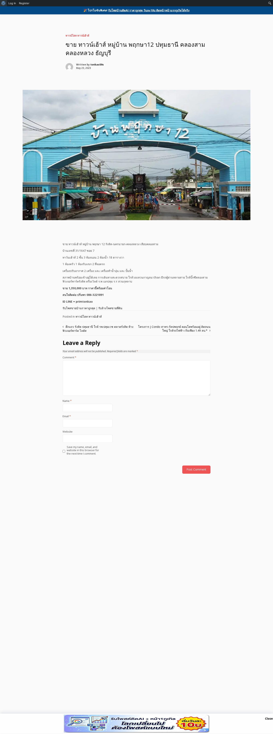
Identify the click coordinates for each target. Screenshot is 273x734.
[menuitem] (3, 3)
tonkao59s (97, 64)
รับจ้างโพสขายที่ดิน (110, 308)
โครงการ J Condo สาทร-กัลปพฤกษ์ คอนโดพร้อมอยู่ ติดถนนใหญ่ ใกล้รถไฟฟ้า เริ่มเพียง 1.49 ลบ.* (174, 329)
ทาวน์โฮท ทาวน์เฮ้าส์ (77, 35)
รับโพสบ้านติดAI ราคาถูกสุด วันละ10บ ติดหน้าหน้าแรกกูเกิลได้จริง (148, 10)
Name (67, 401)
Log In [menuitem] (12, 3)
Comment (69, 357)
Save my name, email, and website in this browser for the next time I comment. (83, 450)
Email (67, 416)
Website (68, 431)
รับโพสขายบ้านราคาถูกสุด (79, 308)
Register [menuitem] (24, 3)
